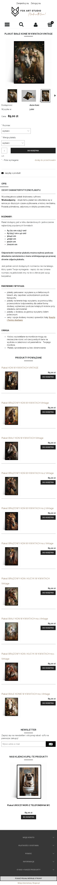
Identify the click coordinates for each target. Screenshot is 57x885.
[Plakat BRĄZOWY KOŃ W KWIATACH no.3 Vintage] (14, 521)
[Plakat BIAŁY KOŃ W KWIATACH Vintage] (14, 451)
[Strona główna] (28, 12)
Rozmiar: (6, 125)
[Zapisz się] (51, 744)
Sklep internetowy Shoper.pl (29, 883)
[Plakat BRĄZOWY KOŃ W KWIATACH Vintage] (14, 415)
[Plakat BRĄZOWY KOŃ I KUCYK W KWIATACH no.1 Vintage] (14, 671)
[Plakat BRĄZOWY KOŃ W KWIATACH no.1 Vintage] (14, 556)
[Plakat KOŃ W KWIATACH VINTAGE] (14, 380)
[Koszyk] (50, 24)
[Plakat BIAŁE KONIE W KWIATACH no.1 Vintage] (14, 707)
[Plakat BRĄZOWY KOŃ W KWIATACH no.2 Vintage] (14, 486)
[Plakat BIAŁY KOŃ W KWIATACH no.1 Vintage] (14, 631)
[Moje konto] (35, 24)
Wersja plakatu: (8, 137)
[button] (7, 24)
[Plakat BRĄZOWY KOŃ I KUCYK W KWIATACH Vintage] (14, 596)
